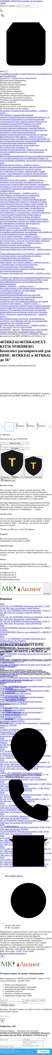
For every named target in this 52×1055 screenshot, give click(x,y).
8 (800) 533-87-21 (7, 681)
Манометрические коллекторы (18, 282)
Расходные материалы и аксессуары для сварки (28, 312)
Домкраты (8, 141)
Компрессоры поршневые (10, 167)
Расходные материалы (18, 226)
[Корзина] (26, 69)
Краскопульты (11, 260)
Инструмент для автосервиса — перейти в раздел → (21, 243)
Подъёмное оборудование (15, 687)
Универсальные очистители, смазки (20, 319)
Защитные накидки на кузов (20, 221)
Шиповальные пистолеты (18, 158)
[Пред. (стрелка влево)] (1, 1018)
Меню (3, 3)
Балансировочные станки (10, 139)
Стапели (3, 265)
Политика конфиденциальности (13, 953)
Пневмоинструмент (8, 245)
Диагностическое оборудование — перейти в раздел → (23, 180)
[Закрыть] (2, 956)
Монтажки (33, 158)
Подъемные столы (27, 130)
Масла (2, 319)
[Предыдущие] (2, 639)
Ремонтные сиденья (23, 232)
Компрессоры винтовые (31, 167)
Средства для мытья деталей (18, 323)
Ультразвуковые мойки (17, 189)
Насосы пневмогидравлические (18, 133)
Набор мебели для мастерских (12, 230)
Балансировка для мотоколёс (25, 141)
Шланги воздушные (40, 301)
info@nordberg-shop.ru (14, 876)
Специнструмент (33, 247)
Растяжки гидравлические (18, 265)
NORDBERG (5, 330)
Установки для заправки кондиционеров (16, 278)
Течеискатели (32, 280)
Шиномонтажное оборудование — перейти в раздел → (23, 137)
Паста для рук (10, 321)
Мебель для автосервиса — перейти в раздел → (19, 228)
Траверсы (15, 119)
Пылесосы (9, 301)
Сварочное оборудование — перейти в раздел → (20, 304)
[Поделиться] (3, 1016)
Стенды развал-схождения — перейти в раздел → (20, 236)
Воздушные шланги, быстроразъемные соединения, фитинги (22, 172)
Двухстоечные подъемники (11, 115)
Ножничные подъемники (25, 117)
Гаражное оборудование (15, 696)
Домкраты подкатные (22, 126)
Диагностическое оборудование (18, 693)
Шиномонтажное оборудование (34, 330)
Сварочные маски (19, 310)
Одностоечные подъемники (36, 135)
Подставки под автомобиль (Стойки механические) (23, 131)
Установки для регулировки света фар (15, 182)
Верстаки (11, 232)
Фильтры (31, 176)
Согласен (43, 1051)
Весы (11, 280)
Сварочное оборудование (15, 700)
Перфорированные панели (20, 234)
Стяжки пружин (29, 208)
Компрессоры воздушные (15, 691)
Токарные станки (13, 215)
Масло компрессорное (18, 176)
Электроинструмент (18, 247)
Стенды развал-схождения (11, 239)
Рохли (22, 135)
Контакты (12, 76)
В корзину (15, 448)
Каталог (10, 74)
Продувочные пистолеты (19, 297)
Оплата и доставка (36, 74)
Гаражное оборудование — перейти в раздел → (19, 193)
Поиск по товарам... (8, 6)
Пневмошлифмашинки (16, 156)
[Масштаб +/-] (8, 1016)
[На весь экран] (6, 1016)
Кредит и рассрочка (13, 717)
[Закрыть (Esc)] (1, 1016)
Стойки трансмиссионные (24, 122)
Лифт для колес (13, 130)
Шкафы (34, 234)
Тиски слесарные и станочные (22, 219)
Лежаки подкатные (39, 232)
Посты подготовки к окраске (30, 254)
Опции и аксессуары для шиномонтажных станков (21, 332)
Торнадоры (11, 291)
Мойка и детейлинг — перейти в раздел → (18, 286)
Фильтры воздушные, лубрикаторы (21, 171)
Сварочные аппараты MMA (28, 308)
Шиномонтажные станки (31, 139)
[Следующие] (6, 639)
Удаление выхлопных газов (23, 204)
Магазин (16, 330)
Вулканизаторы (32, 156)
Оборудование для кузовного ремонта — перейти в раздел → (25, 262)
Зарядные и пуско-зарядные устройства (23, 213)
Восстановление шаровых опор (22, 217)
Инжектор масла (20, 280)
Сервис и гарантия (21, 74)
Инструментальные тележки (11, 288)
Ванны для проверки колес (30, 161)
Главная (3, 74)
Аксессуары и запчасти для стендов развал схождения (27, 241)
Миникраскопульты (25, 260)
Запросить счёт (9, 480)
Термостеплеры (16, 271)
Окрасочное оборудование (16, 698)
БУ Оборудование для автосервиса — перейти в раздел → (24, 325)
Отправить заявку (7, 1005)
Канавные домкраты (27, 128)
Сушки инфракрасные (9, 254)
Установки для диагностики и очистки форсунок (21, 183)
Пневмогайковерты (18, 143)
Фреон (13, 284)
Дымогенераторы (34, 189)
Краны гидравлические (24, 200)
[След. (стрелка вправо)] (3, 1018)
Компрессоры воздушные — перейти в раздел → (20, 165)
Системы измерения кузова (22, 269)
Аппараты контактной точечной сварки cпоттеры (20, 306)
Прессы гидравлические (29, 119)
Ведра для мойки (23, 291)
